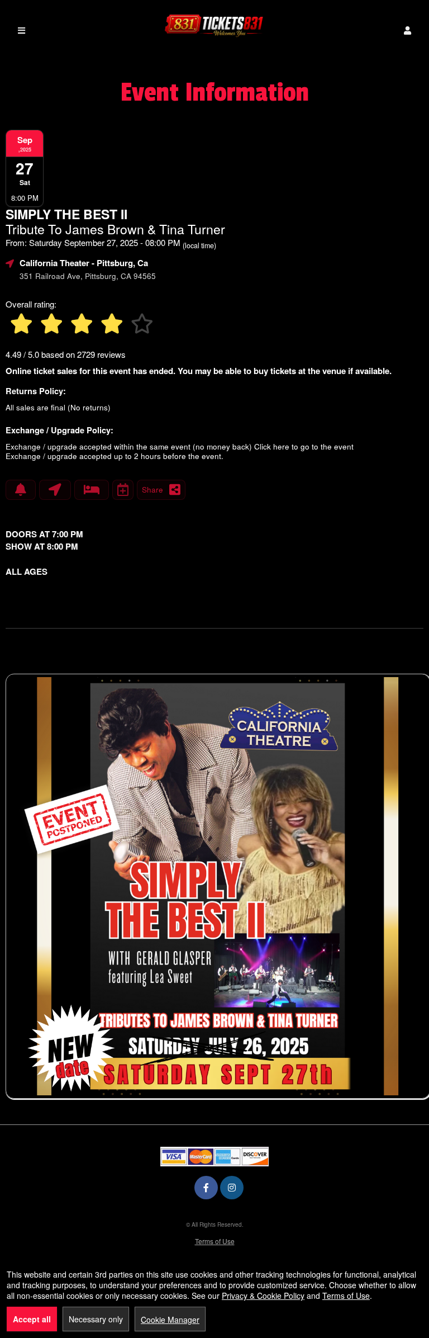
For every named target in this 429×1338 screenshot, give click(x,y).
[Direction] (55, 489)
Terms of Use (215, 1241)
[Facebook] (206, 1187)
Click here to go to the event (304, 446)
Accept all (32, 1319)
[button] (407, 30)
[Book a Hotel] (91, 489)
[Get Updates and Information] (20, 489)
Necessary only (96, 1319)
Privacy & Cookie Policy (263, 1295)
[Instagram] (232, 1187)
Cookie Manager (170, 1319)
